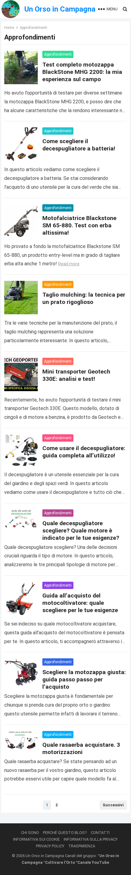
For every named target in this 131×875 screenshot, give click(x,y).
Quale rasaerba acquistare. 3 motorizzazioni (81, 748)
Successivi (113, 805)
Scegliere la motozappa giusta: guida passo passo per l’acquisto (84, 679)
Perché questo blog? (65, 832)
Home (9, 28)
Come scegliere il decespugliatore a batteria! (78, 145)
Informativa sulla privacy (91, 839)
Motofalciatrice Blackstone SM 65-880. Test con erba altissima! (79, 225)
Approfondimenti (58, 54)
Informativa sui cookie (36, 839)
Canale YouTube (93, 862)
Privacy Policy (50, 846)
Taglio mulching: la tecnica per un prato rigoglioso (83, 298)
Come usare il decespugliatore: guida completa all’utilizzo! (83, 452)
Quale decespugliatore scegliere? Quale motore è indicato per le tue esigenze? (80, 530)
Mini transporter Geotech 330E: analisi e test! (76, 375)
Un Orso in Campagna (59, 9)
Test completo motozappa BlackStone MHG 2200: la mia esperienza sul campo (82, 72)
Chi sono (30, 832)
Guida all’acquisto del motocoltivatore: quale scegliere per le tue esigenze (80, 603)
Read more (69, 263)
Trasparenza (81, 846)
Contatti (100, 832)
